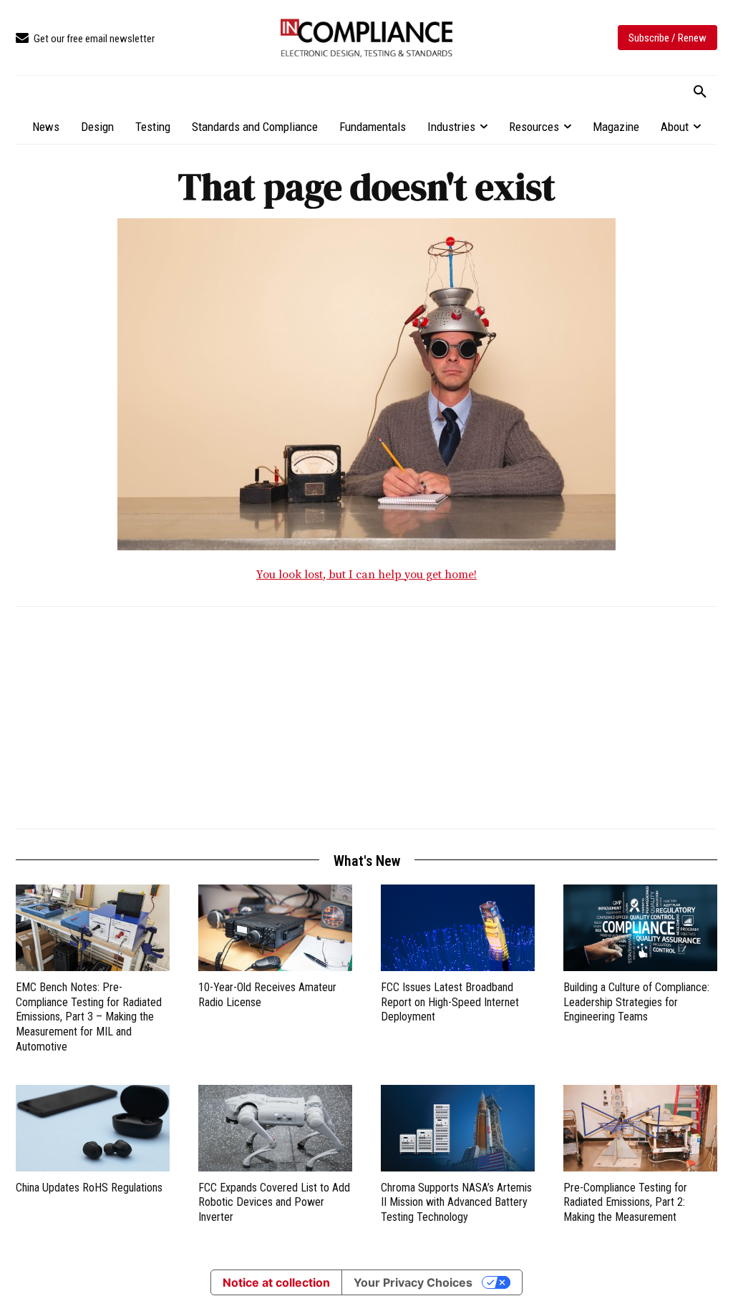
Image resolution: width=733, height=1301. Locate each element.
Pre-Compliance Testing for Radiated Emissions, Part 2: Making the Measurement (625, 1202)
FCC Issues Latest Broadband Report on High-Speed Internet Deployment (450, 1002)
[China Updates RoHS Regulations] (93, 1128)
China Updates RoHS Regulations (89, 1187)
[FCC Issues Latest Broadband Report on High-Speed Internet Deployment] (458, 928)
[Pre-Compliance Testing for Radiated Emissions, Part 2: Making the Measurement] (640, 1128)
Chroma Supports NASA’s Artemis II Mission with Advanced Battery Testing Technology (456, 1202)
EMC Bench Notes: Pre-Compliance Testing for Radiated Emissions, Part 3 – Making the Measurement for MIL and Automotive (89, 1016)
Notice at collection (276, 1282)
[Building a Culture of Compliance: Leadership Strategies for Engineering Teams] (640, 928)
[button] (700, 92)
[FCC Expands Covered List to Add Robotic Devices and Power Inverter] (275, 1128)
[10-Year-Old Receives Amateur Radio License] (275, 928)
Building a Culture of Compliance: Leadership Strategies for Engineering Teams (636, 1002)
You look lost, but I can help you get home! (366, 574)
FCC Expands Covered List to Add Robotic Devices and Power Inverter (274, 1202)
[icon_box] (85, 39)
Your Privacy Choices (413, 1282)
